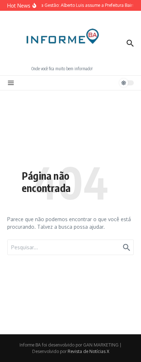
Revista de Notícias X (88, 351)
